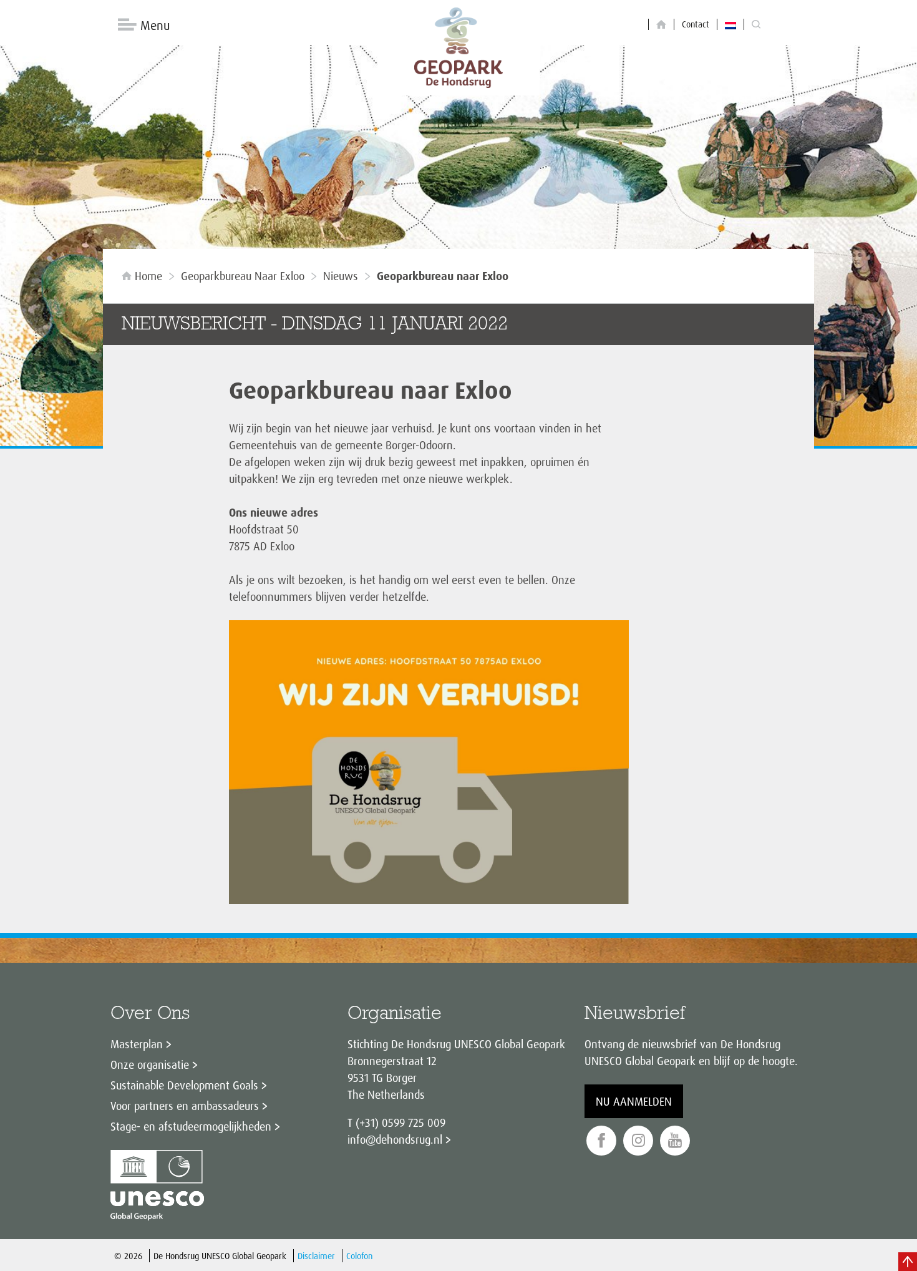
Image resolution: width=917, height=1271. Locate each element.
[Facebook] (601, 1141)
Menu (155, 25)
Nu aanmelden (634, 1101)
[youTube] (675, 1141)
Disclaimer (316, 1255)
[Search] (756, 25)
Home (148, 276)
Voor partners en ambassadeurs (184, 1106)
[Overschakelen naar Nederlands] (730, 24)
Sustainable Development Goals (184, 1085)
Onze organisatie (149, 1064)
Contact (695, 24)
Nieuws (340, 276)
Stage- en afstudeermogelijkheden (190, 1126)
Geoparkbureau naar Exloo (242, 276)
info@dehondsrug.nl (394, 1139)
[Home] (661, 25)
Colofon (359, 1255)
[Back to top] (907, 1261)
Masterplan (136, 1044)
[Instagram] (638, 1141)
